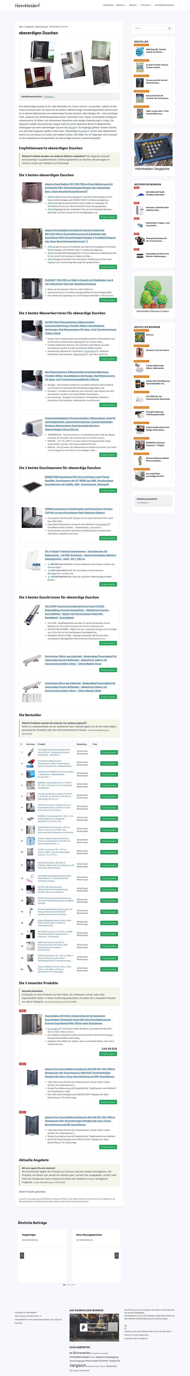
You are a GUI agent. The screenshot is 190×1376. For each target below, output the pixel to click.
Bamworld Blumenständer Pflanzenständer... (157, 459)
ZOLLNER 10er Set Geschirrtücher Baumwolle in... (158, 397)
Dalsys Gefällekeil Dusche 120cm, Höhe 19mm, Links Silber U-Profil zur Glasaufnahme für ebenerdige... (54, 969)
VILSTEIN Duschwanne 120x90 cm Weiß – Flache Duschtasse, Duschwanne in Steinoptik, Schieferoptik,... (56, 934)
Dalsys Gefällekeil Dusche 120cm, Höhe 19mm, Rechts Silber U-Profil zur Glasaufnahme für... (54, 923)
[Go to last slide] (22, 1255)
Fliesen (71, 127)
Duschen (82, 131)
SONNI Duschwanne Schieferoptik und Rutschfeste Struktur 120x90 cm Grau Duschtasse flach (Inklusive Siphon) (79, 511)
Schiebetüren (90, 351)
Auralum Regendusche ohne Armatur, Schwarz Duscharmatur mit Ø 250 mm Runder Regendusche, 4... (54, 840)
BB (71, 1353)
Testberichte (114, 1361)
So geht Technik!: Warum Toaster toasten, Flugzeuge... (157, 66)
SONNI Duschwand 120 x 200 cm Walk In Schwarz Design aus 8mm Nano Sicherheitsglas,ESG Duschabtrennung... (55, 958)
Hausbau (151, 1316)
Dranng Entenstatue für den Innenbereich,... (156, 239)
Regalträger (29, 1234)
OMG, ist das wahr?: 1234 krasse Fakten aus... (157, 112)
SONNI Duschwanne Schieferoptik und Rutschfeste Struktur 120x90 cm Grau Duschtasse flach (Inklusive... (54, 807)
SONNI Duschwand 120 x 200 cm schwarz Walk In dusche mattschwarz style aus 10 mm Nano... (54, 852)
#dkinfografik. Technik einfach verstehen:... (156, 50)
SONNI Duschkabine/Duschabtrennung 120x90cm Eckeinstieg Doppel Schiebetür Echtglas (56, 900)
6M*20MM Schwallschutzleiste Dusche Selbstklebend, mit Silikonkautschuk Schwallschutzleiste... (54, 878)
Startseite (108, 5)
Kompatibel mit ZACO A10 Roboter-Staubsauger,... (157, 255)
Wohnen (150, 335)
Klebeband (79, 342)
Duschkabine (53, 1028)
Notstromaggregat (77, 1361)
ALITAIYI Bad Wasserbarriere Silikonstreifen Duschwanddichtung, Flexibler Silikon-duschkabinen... (53, 889)
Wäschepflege (74, 1370)
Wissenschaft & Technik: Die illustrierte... (157, 81)
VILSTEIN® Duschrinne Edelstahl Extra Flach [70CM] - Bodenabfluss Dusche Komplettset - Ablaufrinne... (54, 752)
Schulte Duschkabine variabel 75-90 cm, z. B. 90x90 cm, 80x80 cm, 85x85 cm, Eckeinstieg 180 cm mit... (55, 796)
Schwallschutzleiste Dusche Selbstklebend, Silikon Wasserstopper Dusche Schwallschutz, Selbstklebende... (55, 763)
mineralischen (102, 524)
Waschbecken (80, 354)
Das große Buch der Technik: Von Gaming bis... (157, 96)
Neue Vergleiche (141, 1338)
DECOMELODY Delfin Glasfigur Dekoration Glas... (155, 193)
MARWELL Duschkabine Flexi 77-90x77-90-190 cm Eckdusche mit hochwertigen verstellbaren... (55, 785)
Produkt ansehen (108, 217)
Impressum (129, 1338)
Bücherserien (82, 1352)
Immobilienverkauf (164, 5)
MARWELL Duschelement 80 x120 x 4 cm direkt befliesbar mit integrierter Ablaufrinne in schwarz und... (55, 818)
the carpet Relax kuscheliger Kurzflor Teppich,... (155, 474)
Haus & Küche (103, 1353)
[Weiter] (117, 1255)
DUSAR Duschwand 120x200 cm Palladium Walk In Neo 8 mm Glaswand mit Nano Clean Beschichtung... (56, 865)
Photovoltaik (91, 1361)
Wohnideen (139, 1313)
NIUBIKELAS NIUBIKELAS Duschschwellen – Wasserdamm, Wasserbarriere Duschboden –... (56, 774)
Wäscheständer (84, 1370)
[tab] (64, 1284)
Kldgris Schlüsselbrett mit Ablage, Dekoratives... (157, 428)
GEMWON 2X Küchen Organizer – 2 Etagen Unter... (155, 444)
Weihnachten (111, 1366)
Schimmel (103, 1360)
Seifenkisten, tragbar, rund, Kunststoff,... (158, 224)
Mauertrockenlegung (107, 1357)
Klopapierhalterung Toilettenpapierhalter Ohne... (155, 413)
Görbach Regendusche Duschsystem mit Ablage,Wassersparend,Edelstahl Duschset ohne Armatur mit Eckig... (55, 911)
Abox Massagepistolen (89, 1234)
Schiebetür (75, 197)
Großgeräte (95, 1353)
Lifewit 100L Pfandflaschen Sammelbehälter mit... (158, 382)
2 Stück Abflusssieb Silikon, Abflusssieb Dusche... (155, 366)
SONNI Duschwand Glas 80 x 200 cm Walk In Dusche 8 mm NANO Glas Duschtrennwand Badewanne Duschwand (55, 829)
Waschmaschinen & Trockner (96, 1366)
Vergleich (78, 1365)
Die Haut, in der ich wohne (157, 350)
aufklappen (49, 97)
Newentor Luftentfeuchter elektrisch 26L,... (157, 208)
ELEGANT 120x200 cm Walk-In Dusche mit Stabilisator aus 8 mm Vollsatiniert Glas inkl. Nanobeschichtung (79, 282)
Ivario (93, 1357)
